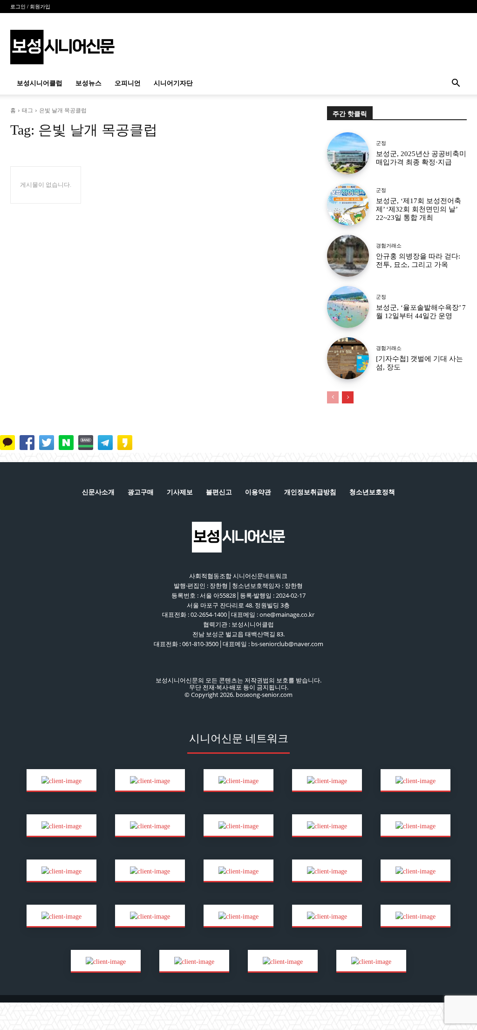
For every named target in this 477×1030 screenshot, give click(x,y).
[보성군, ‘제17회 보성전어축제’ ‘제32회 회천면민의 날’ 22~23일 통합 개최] (348, 204)
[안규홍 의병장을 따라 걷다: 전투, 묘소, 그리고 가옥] (348, 256)
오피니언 (128, 83)
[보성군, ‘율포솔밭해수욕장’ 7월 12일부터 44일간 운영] (348, 307)
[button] (455, 84)
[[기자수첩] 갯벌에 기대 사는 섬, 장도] (348, 358)
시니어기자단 (173, 83)
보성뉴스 (88, 83)
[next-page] (348, 397)
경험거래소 (389, 245)
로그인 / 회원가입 (30, 6)
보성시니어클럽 (39, 83)
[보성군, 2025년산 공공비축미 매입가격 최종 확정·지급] (348, 153)
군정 (381, 143)
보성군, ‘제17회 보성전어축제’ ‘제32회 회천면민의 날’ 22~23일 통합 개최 (418, 209)
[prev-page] (333, 397)
